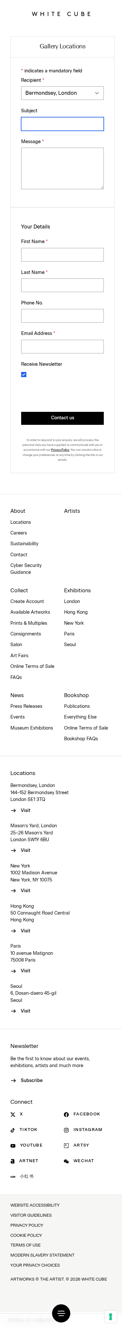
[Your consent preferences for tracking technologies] (110, 1316)
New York (74, 623)
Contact (18, 555)
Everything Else (80, 717)
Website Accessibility (35, 1205)
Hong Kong (76, 612)
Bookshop (76, 695)
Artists (72, 511)
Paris (69, 634)
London (72, 601)
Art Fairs (19, 656)
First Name (34, 242)
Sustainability (24, 544)
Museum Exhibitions (31, 728)
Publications (77, 706)
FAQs (16, 677)
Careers (18, 533)
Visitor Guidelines (31, 1215)
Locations (20, 522)
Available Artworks (30, 612)
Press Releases (26, 706)
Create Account (27, 601)
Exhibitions (77, 590)
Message (32, 142)
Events (17, 717)
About (17, 511)
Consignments (25, 634)
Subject (29, 111)
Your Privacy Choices (35, 1265)
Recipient (32, 80)
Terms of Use (25, 1245)
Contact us (62, 418)
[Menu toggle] (61, 1313)
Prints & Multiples (28, 623)
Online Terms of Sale (32, 666)
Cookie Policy (26, 1236)
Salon (16, 645)
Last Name (34, 272)
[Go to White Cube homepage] (61, 14)
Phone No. (32, 303)
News (17, 695)
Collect (19, 590)
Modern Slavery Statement (42, 1255)
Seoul (70, 645)
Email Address (38, 333)
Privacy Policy (60, 449)
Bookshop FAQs (81, 739)
